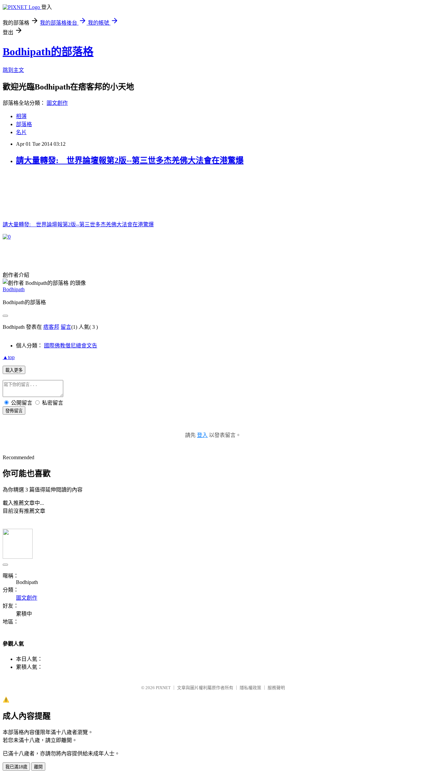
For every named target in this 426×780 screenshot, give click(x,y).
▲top (9, 357)
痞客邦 (51, 327)
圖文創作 (57, 103)
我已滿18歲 (16, 766)
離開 (38, 766)
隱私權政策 (250, 687)
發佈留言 (14, 410)
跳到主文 (13, 70)
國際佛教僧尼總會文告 (70, 345)
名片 (21, 132)
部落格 (24, 124)
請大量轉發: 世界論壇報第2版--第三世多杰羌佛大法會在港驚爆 (130, 160)
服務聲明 (276, 687)
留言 (66, 327)
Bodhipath (14, 289)
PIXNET (163, 687)
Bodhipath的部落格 (48, 52)
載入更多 (14, 370)
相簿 (21, 116)
